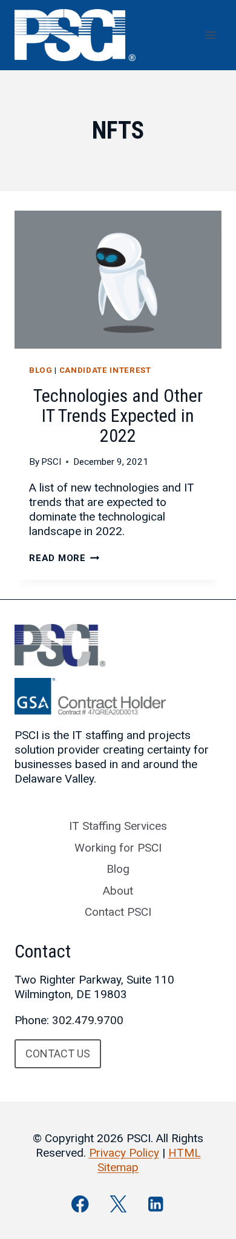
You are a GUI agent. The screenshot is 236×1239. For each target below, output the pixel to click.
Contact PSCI (118, 912)
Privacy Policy (124, 1153)
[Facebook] (80, 1203)
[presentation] (118, 280)
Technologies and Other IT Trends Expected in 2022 (118, 415)
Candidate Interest (105, 370)
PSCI (51, 461)
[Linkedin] (156, 1203)
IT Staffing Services (118, 826)
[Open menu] (210, 34)
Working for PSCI (118, 848)
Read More (64, 558)
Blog (41, 370)
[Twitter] (118, 1203)
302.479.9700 (87, 1020)
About (118, 891)
